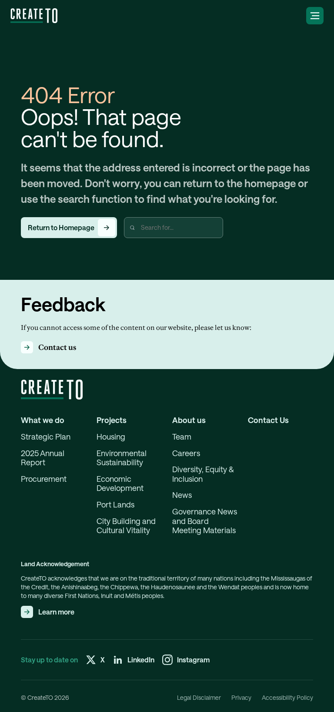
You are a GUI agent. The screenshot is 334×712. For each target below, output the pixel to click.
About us (189, 420)
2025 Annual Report (42, 458)
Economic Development (120, 483)
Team (181, 436)
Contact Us (268, 420)
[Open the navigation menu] (315, 15)
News (182, 495)
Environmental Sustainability (122, 458)
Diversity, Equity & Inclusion (203, 474)
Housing (111, 436)
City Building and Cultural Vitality (126, 526)
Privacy (241, 697)
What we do (42, 420)
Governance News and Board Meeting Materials (204, 521)
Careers (186, 453)
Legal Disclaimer (199, 697)
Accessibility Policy (287, 697)
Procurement (44, 479)
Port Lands (115, 504)
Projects (112, 420)
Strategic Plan (45, 436)
